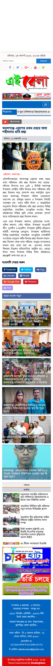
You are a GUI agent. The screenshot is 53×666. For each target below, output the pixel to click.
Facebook (10, 269)
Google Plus (13, 281)
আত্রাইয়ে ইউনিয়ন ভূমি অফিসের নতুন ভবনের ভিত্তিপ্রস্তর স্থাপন (34, 507)
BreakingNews (38, 663)
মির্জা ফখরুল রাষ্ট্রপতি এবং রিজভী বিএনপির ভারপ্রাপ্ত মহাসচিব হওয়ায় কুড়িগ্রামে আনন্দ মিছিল (32, 533)
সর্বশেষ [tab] (26, 485)
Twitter (27, 269)
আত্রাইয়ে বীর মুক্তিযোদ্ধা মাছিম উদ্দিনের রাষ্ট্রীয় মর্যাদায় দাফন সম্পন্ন (34, 520)
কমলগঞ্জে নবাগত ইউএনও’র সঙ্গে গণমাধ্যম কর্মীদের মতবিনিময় (21, 352)
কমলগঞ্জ (16, 121)
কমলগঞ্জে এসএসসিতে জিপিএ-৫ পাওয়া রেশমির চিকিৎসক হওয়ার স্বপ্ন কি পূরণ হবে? (24, 408)
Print (8, 288)
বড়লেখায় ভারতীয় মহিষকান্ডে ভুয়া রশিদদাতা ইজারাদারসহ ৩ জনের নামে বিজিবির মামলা (34, 497)
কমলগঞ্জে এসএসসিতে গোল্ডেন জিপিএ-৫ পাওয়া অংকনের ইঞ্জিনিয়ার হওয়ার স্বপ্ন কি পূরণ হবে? (25, 473)
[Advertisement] (26, 26)
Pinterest (32, 281)
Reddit (25, 275)
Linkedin (10, 275)
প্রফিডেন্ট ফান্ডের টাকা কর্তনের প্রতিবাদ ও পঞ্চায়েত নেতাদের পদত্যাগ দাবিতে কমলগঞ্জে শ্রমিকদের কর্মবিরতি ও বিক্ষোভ (26, 379)
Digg (42, 269)
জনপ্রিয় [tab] (26, 489)
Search (43, 61)
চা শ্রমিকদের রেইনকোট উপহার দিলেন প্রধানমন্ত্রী (24, 438)
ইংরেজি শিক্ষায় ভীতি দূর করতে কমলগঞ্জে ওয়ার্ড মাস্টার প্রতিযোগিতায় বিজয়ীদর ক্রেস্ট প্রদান (25, 321)
